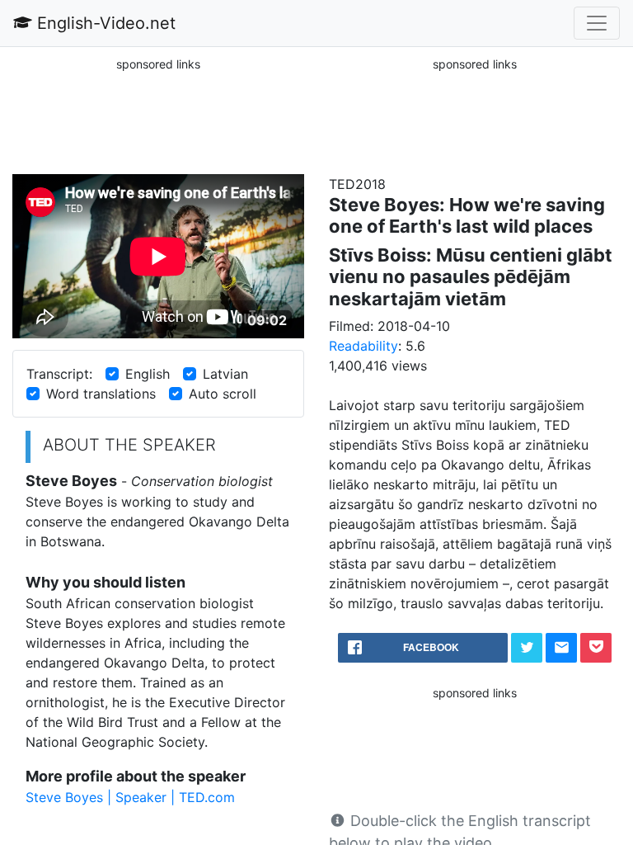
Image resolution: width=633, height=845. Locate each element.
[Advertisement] (158, 114)
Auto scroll (222, 393)
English (147, 374)
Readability (363, 346)
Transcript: (59, 374)
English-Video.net (104, 23)
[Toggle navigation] (597, 23)
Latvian (225, 374)
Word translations (101, 393)
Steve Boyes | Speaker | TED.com (130, 797)
